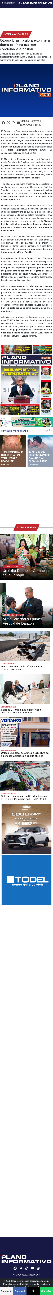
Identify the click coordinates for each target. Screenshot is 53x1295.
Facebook (20, 1291)
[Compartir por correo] (18, 122)
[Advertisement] (26, 493)
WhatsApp (46, 1291)
